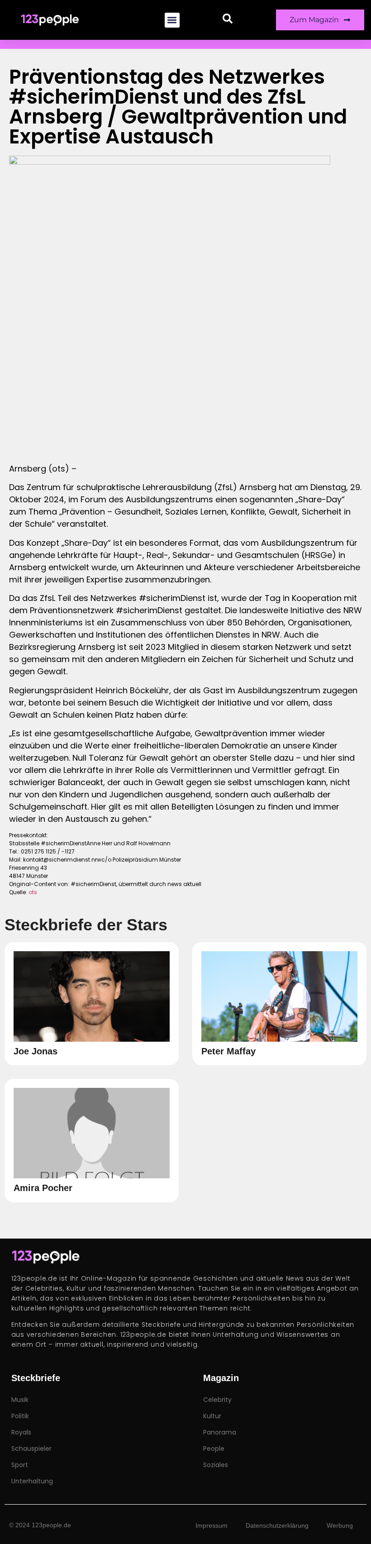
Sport (19, 1464)
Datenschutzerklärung (277, 1525)
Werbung (340, 1525)
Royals (21, 1432)
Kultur (212, 1415)
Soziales (215, 1464)
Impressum (211, 1525)
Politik (20, 1415)
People (213, 1448)
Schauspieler (31, 1448)
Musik (20, 1399)
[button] (172, 20)
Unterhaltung (32, 1481)
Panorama (219, 1432)
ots (33, 892)
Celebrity (217, 1399)
